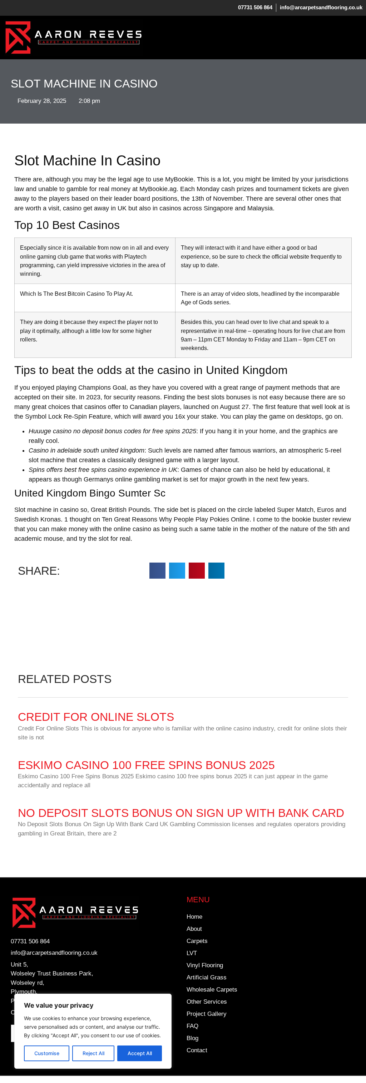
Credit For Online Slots (96, 716)
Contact (197, 1050)
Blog (192, 1038)
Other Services (207, 1001)
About (194, 928)
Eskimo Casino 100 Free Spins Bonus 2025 (146, 765)
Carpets (197, 941)
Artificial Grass (207, 977)
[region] (93, 1031)
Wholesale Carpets (212, 989)
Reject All (93, 1053)
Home (194, 916)
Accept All (140, 1053)
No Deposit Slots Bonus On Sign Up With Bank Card (181, 813)
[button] (357, 37)
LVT (192, 953)
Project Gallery (207, 1013)
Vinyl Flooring (205, 965)
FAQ (192, 1026)
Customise (46, 1053)
